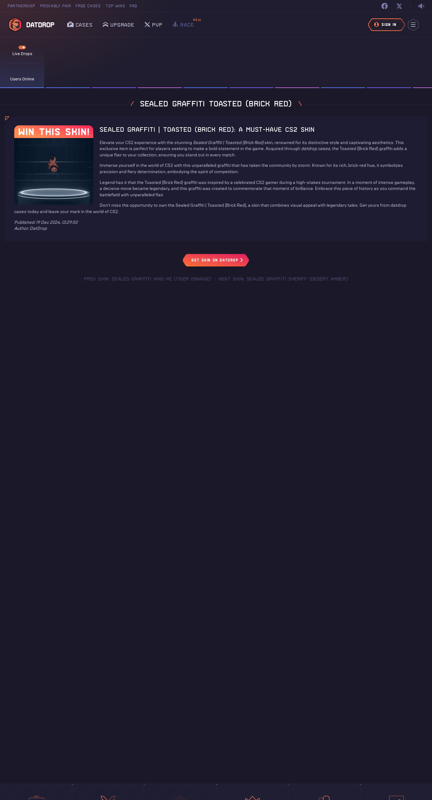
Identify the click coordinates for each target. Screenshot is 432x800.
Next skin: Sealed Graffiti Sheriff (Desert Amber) (283, 279)
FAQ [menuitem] (133, 5)
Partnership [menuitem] (21, 5)
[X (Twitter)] (399, 6)
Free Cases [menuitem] (88, 5)
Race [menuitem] (187, 23)
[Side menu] (413, 25)
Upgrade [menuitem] (122, 25)
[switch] (421, 6)
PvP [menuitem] (157, 23)
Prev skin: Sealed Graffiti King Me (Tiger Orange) (147, 279)
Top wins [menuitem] (115, 5)
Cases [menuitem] (84, 25)
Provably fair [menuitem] (55, 5)
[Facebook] (384, 6)
